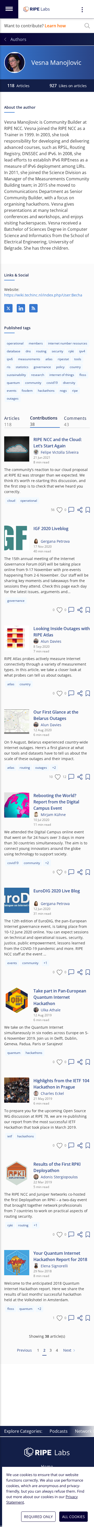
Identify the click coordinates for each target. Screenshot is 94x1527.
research (37, 375)
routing (41, 351)
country (75, 367)
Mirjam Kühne (53, 814)
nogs (63, 390)
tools (77, 359)
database (13, 351)
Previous (24, 1350)
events (11, 390)
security (57, 351)
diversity (69, 382)
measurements (29, 359)
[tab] (15, 421)
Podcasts (59, 1431)
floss (82, 375)
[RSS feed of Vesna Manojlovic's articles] (33, 308)
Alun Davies (51, 641)
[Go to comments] (71, 510)
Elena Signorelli (54, 1265)
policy (60, 367)
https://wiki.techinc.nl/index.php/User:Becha (43, 294)
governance (42, 367)
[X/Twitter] (8, 308)
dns (28, 351)
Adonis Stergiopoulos (59, 1176)
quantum (13, 382)
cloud (11, 500)
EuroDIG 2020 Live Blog (56, 891)
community (33, 382)
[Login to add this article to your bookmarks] (88, 510)
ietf (9, 1136)
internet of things (61, 375)
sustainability (16, 375)
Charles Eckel (52, 1093)
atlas (48, 359)
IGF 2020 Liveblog (50, 528)
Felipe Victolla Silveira (60, 452)
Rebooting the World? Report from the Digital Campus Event (56, 802)
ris (8, 367)
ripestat (63, 359)
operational (15, 343)
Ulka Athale (51, 1009)
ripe (75, 390)
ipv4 (82, 351)
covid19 (52, 382)
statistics (22, 367)
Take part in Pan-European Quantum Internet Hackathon (59, 997)
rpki (71, 351)
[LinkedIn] (21, 308)
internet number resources (67, 343)
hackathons (46, 390)
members (36, 343)
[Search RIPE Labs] (87, 25)
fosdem (27, 390)
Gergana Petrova (55, 541)
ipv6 (10, 359)
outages (41, 767)
